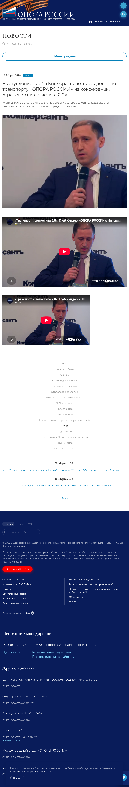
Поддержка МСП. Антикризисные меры (64, 437)
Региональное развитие (64, 386)
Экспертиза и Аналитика (15, 603)
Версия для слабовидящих (109, 21)
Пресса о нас (64, 408)
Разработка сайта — (16, 613)
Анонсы (64, 374)
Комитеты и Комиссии (14, 594)
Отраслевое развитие (64, 391)
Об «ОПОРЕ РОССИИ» (14, 579)
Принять (17, 778)
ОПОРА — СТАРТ (64, 448)
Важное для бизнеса (64, 380)
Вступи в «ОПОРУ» (17, 569)
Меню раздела (65, 56)
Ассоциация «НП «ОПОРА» (16, 584)
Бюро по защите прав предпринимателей (64, 420)
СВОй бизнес (64, 442)
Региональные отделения (51, 652)
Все (64, 363)
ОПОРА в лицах (64, 403)
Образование (76, 597)
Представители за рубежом (53, 657)
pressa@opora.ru (11, 740)
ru (123, 14)
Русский (8, 524)
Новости (14, 43)
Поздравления (64, 431)
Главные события (64, 369)
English (20, 524)
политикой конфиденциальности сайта (32, 771)
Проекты (73, 601)
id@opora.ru (11, 652)
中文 (30, 524)
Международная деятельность (64, 397)
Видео (26, 43)
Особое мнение (64, 414)
